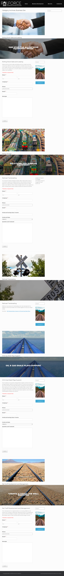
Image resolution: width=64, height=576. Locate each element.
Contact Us (59, 3)
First (3, 78)
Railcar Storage (7, 154)
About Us (50, 3)
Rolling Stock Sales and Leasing (12, 37)
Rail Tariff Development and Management (15, 484)
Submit (5, 120)
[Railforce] (11, 4)
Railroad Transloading (9, 279)
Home (26, 3)
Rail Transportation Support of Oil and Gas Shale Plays (18, 311)
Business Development (37, 3)
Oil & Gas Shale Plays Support (11, 356)
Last (19, 78)
